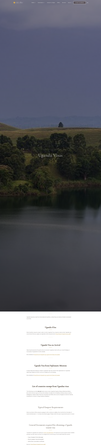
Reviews (64, 2)
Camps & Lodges (51, 2)
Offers (58, 2)
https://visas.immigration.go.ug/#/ (38, 444)
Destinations (41, 2)
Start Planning (79, 2)
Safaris (33, 2)
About (69, 2)
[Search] (87, 2)
